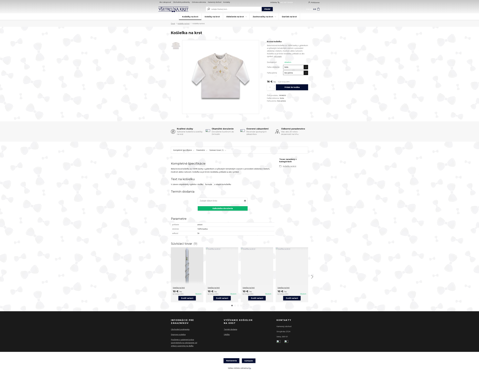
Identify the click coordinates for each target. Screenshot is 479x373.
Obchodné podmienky (181, 2)
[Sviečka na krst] (187, 265)
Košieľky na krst (190, 16)
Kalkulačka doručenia (223, 208)
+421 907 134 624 (286, 2)
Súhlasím (248, 361)
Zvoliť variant (187, 298)
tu (250, 368)
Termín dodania (230, 329)
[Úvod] (173, 9)
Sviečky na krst (212, 16)
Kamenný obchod (214, 2)
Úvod (173, 23)
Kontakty (226, 2)
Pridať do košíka (292, 87)
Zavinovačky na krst (263, 16)
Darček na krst (289, 16)
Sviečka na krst (179, 287)
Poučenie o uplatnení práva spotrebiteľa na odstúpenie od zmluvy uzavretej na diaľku (184, 342)
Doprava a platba (178, 334)
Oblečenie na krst (235, 16)
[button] (232, 305)
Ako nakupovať (165, 2)
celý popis (278, 56)
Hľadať (267, 9)
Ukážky (227, 334)
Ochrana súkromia (199, 2)
